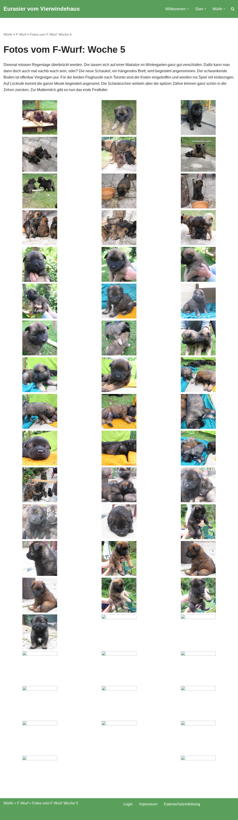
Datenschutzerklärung (182, 804)
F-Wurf (21, 34)
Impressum (148, 804)
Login (128, 804)
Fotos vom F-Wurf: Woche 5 (51, 34)
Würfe (7, 34)
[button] (188, 9)
